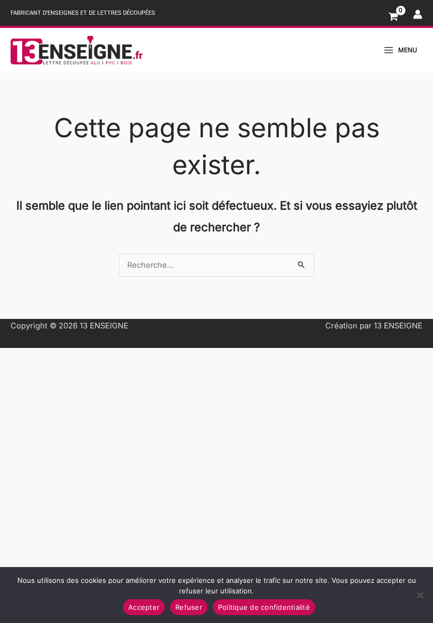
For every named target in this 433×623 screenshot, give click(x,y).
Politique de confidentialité (264, 607)
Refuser (188, 607)
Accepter (143, 607)
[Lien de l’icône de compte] (417, 14)
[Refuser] (420, 595)
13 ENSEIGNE (104, 326)
